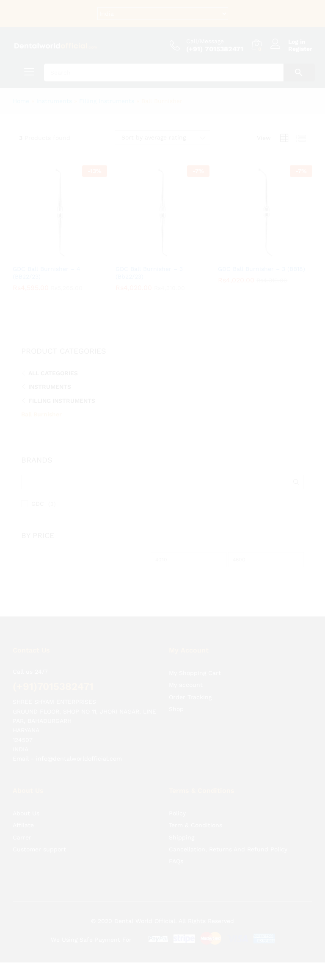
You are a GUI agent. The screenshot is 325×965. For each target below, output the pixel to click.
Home (21, 101)
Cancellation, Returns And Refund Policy (228, 849)
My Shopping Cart (195, 672)
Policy (177, 813)
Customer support (39, 849)
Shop (176, 709)
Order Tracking (190, 697)
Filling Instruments (106, 101)
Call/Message (205, 41)
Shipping (181, 837)
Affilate (23, 825)
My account (186, 684)
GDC (37, 503)
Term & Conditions (195, 825)
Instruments (54, 101)
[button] (50, 255)
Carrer (22, 837)
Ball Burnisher (41, 414)
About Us (26, 813)
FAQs (176, 861)
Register (300, 48)
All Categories (53, 373)
